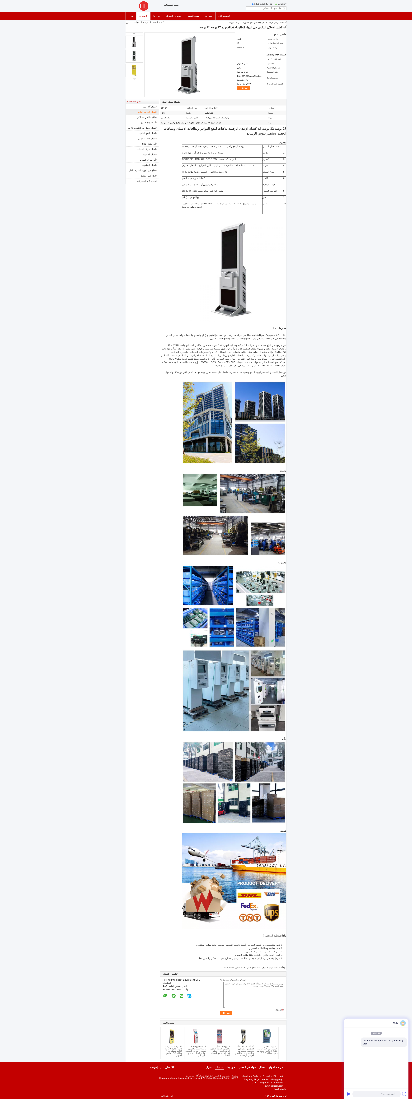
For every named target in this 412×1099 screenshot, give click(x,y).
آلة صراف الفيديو (148, 159)
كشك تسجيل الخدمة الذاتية (234, 967)
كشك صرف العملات (146, 149)
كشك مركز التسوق (270, 967)
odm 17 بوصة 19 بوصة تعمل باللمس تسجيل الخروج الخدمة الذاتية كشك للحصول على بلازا (195, 1051)
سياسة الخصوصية (229, 1075)
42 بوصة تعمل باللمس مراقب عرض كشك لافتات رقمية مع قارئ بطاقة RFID (267, 1049)
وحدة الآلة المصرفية (146, 181)
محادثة (245, 88)
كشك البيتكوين (149, 165)
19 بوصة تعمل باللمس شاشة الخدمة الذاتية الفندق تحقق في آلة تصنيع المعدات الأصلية (220, 1051)
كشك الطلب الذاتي (147, 138)
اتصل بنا (208, 16)
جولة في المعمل (174, 16)
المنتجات (143, 16)
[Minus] (349, 1023)
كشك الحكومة (149, 154)
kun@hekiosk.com (274, 1086)
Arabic (281, 4)
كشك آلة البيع (149, 106)
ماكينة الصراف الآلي (146, 117)
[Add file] (404, 1093)
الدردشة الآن (224, 16)
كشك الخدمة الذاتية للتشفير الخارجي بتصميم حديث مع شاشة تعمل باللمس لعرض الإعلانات (244, 1051)
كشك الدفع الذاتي (147, 133)
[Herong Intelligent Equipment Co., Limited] (143, 6)
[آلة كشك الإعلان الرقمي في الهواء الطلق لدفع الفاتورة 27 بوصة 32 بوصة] (134, 42)
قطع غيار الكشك (148, 175)
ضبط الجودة (193, 16)
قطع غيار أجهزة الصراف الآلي (142, 170)
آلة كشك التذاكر (148, 144)
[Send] (348, 1093)
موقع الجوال (278, 1089)
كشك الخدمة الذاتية (154, 22)
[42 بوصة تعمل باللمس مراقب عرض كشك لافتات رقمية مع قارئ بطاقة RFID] (267, 1036)
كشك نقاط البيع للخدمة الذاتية (142, 128)
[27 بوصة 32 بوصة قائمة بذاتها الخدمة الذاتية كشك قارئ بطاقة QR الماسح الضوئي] (172, 1036)
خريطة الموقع (275, 1067)
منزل (131, 16)
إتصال (262, 1067)
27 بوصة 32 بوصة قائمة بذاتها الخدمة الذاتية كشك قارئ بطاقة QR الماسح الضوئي (173, 1051)
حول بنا (156, 16)
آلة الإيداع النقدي (148, 122)
